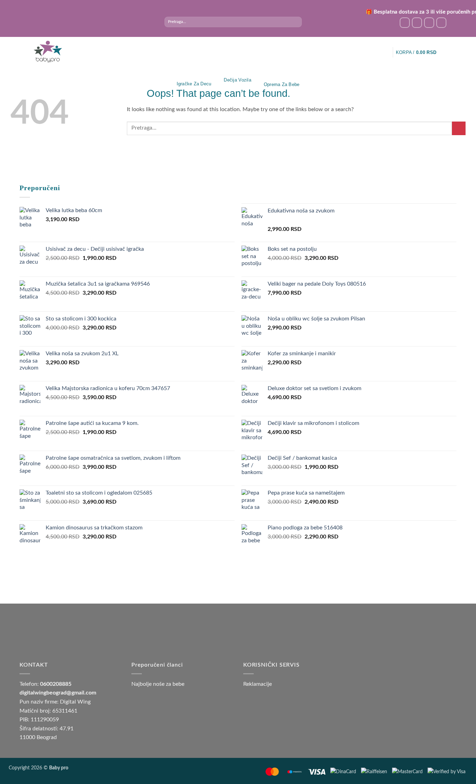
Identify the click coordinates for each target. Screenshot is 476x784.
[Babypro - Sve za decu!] (47, 52)
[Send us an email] (429, 22)
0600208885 (55, 684)
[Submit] (296, 22)
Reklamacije (257, 684)
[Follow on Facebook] (405, 22)
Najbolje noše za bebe (157, 684)
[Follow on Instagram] (417, 22)
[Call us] (441, 22)
